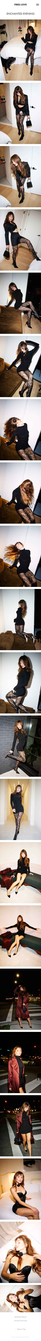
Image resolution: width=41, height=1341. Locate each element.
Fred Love (20, 4)
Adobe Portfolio (24, 1337)
